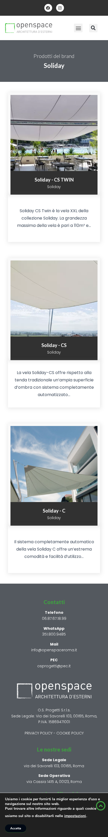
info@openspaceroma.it (54, 650)
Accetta (15, 828)
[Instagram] (60, 8)
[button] (78, 28)
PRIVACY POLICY (38, 733)
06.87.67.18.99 (54, 618)
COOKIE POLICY (70, 733)
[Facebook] (48, 8)
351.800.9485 (54, 634)
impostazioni (75, 816)
